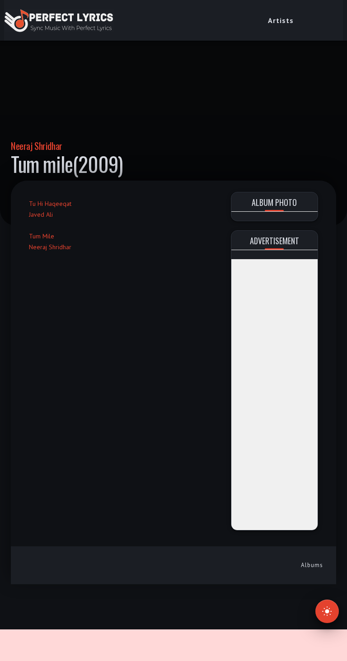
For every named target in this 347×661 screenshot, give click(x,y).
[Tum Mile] (31, 225)
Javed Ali (41, 214)
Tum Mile (41, 236)
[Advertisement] (274, 394)
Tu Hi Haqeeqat (50, 204)
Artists (281, 20)
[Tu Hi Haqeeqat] (31, 193)
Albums (312, 565)
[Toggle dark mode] (327, 611)
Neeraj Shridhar (36, 146)
